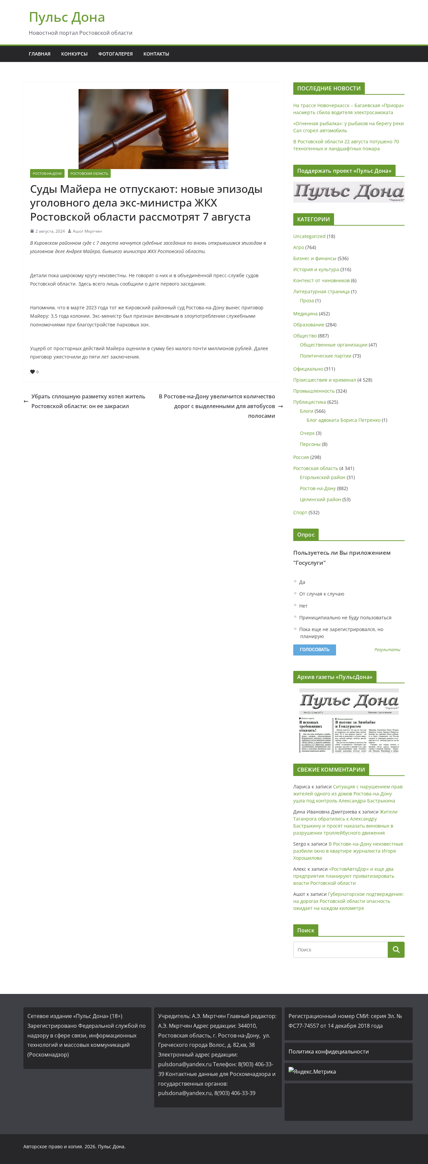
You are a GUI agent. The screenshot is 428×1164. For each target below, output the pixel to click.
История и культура (316, 269)
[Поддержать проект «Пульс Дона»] (349, 192)
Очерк (307, 433)
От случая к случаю (321, 594)
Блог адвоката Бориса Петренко (344, 420)
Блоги (306, 411)
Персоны (310, 444)
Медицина (305, 313)
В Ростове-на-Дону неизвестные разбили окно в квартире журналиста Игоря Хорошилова (348, 851)
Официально (308, 369)
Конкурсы (74, 54)
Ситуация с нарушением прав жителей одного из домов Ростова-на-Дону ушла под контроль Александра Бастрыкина (348, 793)
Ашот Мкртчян (87, 231)
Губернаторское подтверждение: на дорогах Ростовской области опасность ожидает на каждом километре (348, 901)
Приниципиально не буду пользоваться (345, 617)
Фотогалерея (115, 54)
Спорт (300, 512)
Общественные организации (333, 344)
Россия (301, 457)
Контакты (156, 54)
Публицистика (309, 402)
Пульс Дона (67, 16)
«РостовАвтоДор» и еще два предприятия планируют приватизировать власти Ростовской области (343, 876)
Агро (298, 247)
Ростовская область (89, 173)
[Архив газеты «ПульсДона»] (349, 720)
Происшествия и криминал (324, 380)
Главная (39, 54)
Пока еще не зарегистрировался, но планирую (340, 632)
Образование (308, 324)
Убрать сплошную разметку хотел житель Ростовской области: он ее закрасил (88, 401)
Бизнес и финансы (314, 258)
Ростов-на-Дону (47, 173)
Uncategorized (309, 236)
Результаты (387, 650)
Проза (307, 300)
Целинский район (320, 499)
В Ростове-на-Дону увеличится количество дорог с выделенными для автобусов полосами (217, 406)
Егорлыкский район (322, 477)
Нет (303, 606)
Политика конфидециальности (329, 1051)
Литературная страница (321, 291)
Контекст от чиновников (321, 280)
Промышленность (314, 391)
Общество (305, 335)
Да (301, 582)
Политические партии (325, 356)
